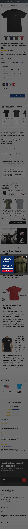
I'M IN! (7, 270)
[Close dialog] (26, 256)
